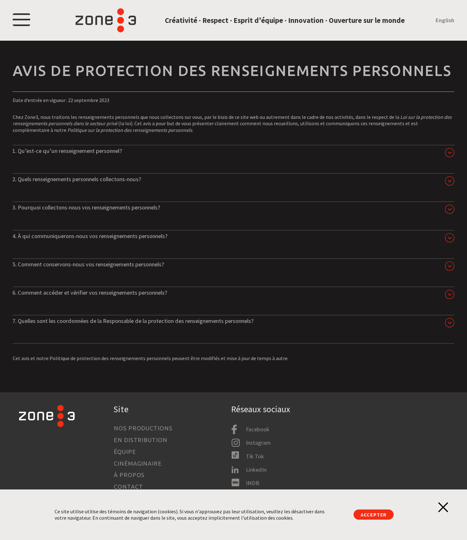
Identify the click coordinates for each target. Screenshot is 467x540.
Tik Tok (255, 456)
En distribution (140, 440)
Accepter (374, 514)
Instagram (258, 442)
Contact (128, 486)
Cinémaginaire (138, 463)
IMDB (252, 483)
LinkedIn (256, 469)
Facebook (257, 429)
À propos (129, 475)
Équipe (125, 451)
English (445, 20)
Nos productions (143, 428)
